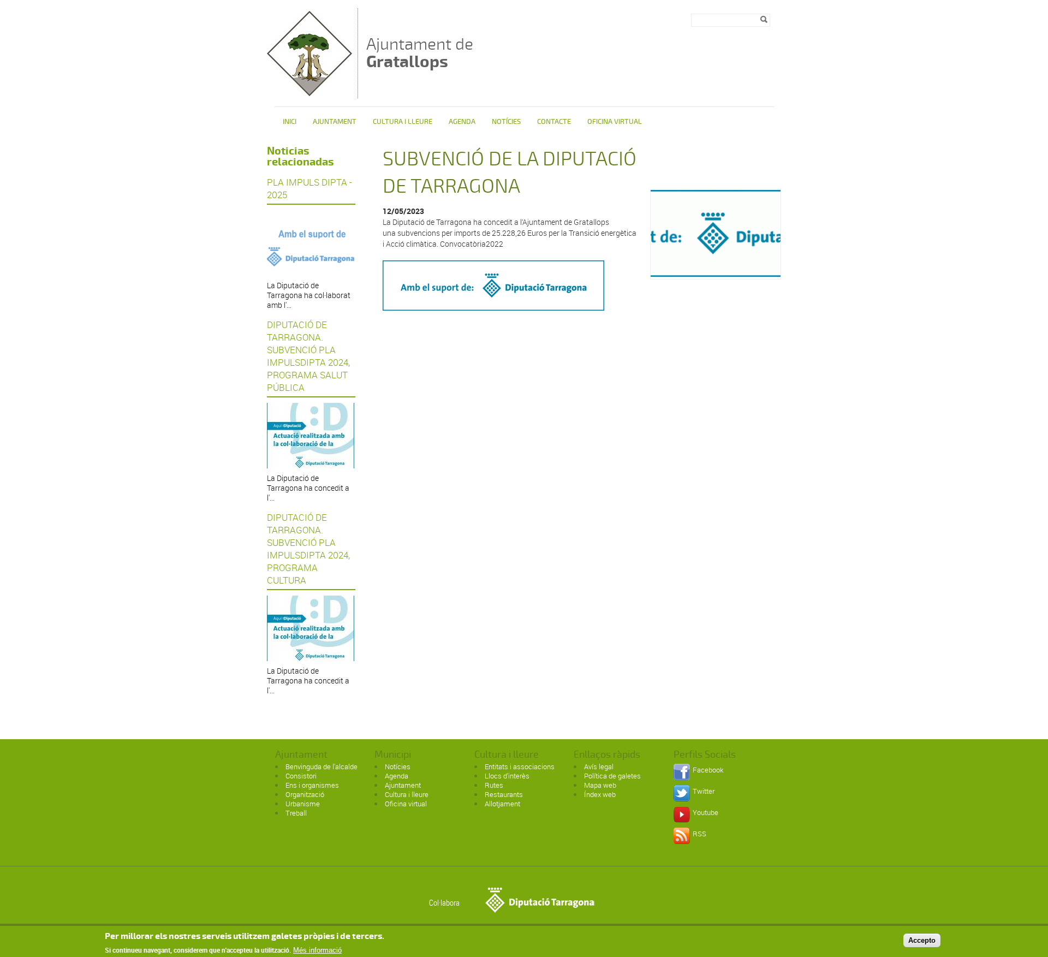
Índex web (600, 794)
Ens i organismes (312, 785)
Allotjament (502, 804)
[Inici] (309, 93)
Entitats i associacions (520, 766)
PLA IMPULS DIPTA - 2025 (309, 188)
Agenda (462, 121)
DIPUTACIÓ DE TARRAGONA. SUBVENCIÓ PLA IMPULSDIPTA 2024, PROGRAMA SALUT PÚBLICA (308, 356)
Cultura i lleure (406, 794)
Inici (289, 121)
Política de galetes (612, 776)
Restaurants (504, 794)
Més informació (317, 950)
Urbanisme (302, 804)
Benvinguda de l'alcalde (321, 766)
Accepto (922, 940)
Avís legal (599, 766)
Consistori (301, 776)
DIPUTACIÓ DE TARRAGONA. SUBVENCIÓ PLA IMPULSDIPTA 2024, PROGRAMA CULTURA (308, 548)
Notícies (506, 121)
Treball (296, 813)
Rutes (494, 785)
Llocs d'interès (507, 776)
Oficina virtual (614, 121)
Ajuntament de (419, 52)
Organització (304, 794)
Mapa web (600, 785)
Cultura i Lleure (402, 121)
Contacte (554, 121)
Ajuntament (334, 121)
